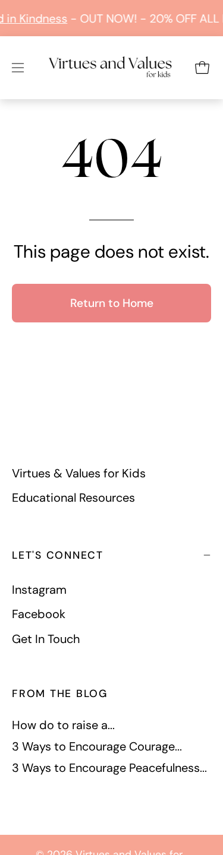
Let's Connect (57, 555)
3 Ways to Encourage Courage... (97, 746)
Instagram (39, 589)
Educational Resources (73, 497)
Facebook (38, 614)
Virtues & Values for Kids (79, 473)
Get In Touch (46, 639)
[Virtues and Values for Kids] (111, 69)
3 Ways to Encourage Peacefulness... (109, 767)
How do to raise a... (63, 725)
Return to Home (111, 303)
